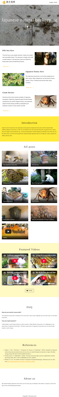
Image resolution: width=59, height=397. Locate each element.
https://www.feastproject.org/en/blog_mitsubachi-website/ (21, 361)
